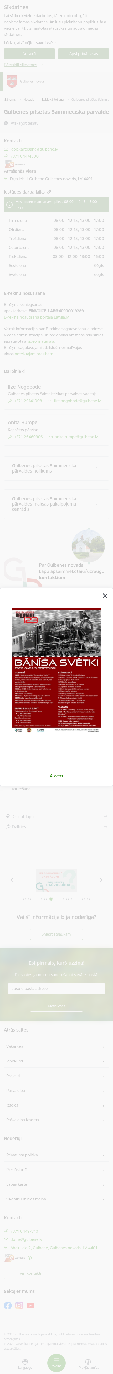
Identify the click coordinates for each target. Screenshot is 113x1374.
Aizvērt (56, 776)
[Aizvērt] (105, 595)
